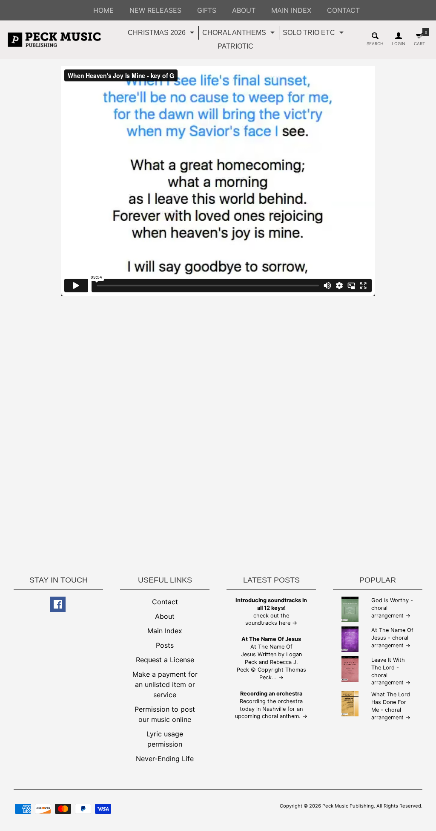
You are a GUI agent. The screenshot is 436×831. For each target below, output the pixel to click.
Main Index (164, 630)
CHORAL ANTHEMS (239, 34)
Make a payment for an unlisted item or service (165, 684)
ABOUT (243, 10)
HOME (103, 10)
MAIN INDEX (291, 10)
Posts (165, 645)
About (165, 616)
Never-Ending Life (165, 758)
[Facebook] (58, 604)
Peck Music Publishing (348, 806)
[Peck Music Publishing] (54, 40)
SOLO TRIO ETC (314, 34)
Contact (165, 601)
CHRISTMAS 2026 (162, 34)
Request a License (165, 659)
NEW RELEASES (155, 10)
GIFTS (206, 10)
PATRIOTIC (235, 46)
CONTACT (343, 10)
